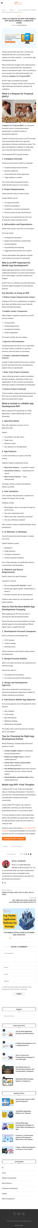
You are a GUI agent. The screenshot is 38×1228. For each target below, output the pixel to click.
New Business (7, 1183)
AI (2, 1168)
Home (3, 10)
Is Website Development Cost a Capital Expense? (26, 1044)
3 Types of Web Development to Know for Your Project (25, 1148)
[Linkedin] (23, 1213)
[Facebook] (14, 1213)
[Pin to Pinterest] (28, 854)
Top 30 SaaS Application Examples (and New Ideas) (25, 1032)
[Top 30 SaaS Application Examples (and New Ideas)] (8, 1034)
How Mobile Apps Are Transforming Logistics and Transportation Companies (25, 1069)
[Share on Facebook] (24, 854)
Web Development (8, 1199)
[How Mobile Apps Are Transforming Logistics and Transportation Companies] (8, 1070)
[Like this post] (22, 854)
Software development (10, 1188)
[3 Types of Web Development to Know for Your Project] (8, 1150)
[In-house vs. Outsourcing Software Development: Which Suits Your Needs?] (8, 1138)
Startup (12, 10)
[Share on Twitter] (26, 854)
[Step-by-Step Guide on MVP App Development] (8, 1102)
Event (4, 1173)
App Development (16, 846)
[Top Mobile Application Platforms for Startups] (19, 919)
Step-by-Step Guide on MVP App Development (25, 1100)
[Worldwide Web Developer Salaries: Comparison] (8, 1082)
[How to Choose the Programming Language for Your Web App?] (8, 1058)
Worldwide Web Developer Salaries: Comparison (25, 1080)
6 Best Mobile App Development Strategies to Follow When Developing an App (25, 1126)
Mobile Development (9, 1178)
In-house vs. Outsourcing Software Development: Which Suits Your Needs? (24, 1137)
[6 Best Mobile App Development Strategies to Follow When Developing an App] (8, 1126)
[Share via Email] (30, 854)
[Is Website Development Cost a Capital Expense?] (8, 1046)
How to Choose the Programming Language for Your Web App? (25, 1057)
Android (5, 846)
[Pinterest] (19, 1213)
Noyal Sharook (22, 25)
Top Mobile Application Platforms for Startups (23, 1112)
